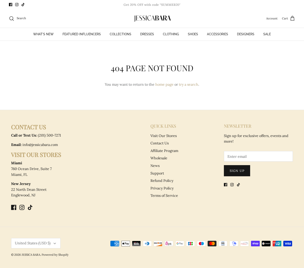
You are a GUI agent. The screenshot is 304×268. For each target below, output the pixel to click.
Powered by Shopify (55, 255)
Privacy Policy (162, 188)
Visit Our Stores (163, 135)
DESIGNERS (245, 34)
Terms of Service (164, 195)
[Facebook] (10, 4)
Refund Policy (161, 180)
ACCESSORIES (217, 34)
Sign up (237, 171)
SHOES (193, 34)
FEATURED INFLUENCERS (82, 34)
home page (164, 84)
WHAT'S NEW (43, 34)
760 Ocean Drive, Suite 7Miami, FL (31, 169)
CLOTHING (171, 34)
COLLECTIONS (120, 34)
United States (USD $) (33, 243)
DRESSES (147, 34)
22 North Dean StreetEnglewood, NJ (29, 189)
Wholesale (158, 158)
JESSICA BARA (31, 255)
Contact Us (159, 143)
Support (157, 173)
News (155, 165)
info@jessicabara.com (34, 144)
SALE (267, 34)
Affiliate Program (164, 150)
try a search (188, 84)
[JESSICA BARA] (152, 18)
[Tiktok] (23, 4)
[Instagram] (16, 4)
